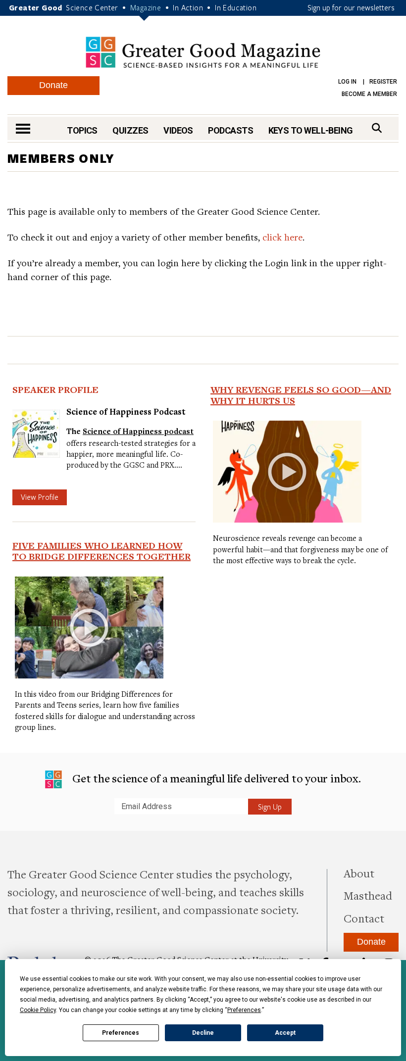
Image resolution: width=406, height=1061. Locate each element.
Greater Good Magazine (203, 52)
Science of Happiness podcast (138, 431)
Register (383, 81)
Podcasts (230, 130)
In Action (188, 7)
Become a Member (369, 94)
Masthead (368, 895)
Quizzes (130, 130)
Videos (178, 130)
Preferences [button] (244, 1010)
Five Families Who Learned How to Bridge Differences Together (101, 551)
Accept (285, 1032)
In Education (235, 7)
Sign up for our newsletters (351, 7)
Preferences (120, 1032)
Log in (347, 81)
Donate (53, 85)
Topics (82, 130)
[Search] (377, 128)
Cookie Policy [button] (38, 1010)
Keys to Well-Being (310, 130)
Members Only (61, 158)
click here (282, 237)
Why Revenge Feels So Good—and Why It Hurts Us (300, 395)
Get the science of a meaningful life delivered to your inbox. (215, 778)
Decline (203, 1032)
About (359, 873)
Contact (364, 918)
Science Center (92, 7)
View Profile (39, 497)
